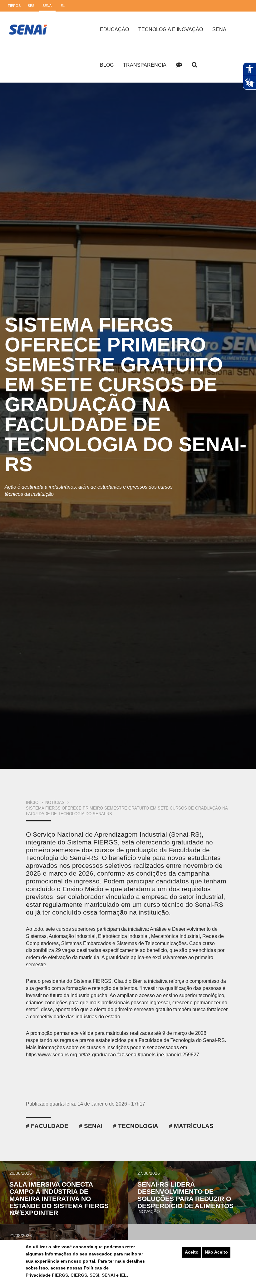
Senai (220, 29)
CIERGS (79, 1275)
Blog (107, 65)
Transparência (144, 65)
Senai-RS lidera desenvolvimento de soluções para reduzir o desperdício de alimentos (185, 1195)
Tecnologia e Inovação (170, 29)
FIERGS (60, 1275)
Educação (114, 29)
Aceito (192, 1252)
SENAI (109, 1275)
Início (32, 802)
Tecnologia (138, 1126)
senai (93, 1126)
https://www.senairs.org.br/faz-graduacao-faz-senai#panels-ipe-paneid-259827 (112, 1054)
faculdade (49, 1126)
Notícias (55, 802)
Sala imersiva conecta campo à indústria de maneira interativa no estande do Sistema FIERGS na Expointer (59, 1198)
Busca (194, 65)
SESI (94, 1275)
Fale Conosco (179, 65)
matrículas (194, 1126)
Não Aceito (216, 1252)
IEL (123, 1275)
